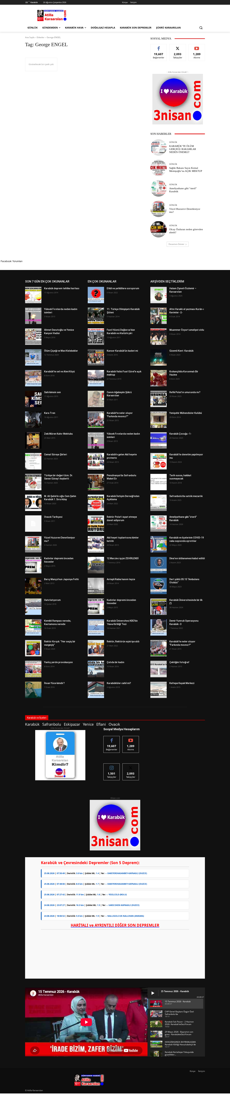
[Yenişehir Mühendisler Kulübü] (158, 419)
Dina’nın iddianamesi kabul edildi (187, 558)
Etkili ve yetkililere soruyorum (123, 288)
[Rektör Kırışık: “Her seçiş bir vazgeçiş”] (33, 648)
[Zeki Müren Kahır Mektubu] (33, 440)
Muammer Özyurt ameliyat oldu (186, 330)
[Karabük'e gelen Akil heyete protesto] (96, 461)
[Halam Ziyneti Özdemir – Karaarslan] (158, 295)
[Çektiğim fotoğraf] (158, 669)
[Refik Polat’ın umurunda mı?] (158, 399)
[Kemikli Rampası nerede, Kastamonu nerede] (33, 627)
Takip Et (178, 46)
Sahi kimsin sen (52, 392)
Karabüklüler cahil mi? (119, 683)
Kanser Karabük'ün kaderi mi (122, 350)
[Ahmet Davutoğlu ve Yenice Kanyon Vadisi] (33, 336)
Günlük (173, 142)
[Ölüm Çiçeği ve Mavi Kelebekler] (33, 357)
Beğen (159, 46)
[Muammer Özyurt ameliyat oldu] (158, 336)
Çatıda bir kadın (115, 662)
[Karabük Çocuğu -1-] (158, 440)
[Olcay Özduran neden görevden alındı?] (158, 229)
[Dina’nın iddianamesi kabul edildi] (158, 565)
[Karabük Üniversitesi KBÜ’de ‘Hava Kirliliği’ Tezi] (96, 627)
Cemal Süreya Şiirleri (55, 454)
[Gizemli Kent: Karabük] (158, 357)
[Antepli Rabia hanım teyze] (96, 586)
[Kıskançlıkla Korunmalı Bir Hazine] (158, 378)
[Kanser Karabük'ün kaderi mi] (96, 357)
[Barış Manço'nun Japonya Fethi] (33, 586)
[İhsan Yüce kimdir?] (33, 690)
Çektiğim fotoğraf (179, 662)
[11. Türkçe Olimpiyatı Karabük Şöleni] (96, 316)
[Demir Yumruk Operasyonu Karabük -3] (158, 627)
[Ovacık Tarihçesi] (33, 523)
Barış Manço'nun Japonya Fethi (61, 579)
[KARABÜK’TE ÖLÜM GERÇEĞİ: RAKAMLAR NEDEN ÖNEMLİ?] (158, 147)
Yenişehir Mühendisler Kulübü (185, 413)
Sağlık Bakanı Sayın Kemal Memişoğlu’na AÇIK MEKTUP (185, 169)
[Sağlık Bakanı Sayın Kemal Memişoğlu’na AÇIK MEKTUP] (158, 168)
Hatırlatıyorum (52, 600)
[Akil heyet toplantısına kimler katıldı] (96, 544)
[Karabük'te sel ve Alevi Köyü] (33, 378)
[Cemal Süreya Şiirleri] (33, 461)
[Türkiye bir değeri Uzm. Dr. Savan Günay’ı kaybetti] (33, 482)
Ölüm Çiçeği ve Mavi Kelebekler (61, 350)
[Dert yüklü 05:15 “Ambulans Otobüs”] (158, 586)
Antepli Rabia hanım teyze (121, 579)
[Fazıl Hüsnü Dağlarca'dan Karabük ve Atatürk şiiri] (96, 336)
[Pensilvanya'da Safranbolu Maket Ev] (96, 482)
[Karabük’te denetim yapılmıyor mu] (158, 461)
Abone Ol (197, 46)
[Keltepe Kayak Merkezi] (158, 690)
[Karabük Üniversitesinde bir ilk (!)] (158, 607)
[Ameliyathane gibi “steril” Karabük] (158, 188)
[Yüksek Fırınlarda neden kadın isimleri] (33, 316)
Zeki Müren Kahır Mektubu (58, 433)
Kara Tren (49, 413)
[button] (201, 28)
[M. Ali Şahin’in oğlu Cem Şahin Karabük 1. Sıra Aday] (33, 503)
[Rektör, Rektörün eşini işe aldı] (96, 648)
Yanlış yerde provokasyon (58, 662)
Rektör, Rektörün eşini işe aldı (123, 641)
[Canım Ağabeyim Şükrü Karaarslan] (96, 399)
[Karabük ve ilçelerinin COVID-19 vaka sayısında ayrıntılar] (158, 544)
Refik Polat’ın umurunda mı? (184, 392)
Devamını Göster (176, 244)
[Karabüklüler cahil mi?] (96, 690)
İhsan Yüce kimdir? (54, 683)
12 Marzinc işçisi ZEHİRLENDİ (123, 558)
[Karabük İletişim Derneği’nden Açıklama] (96, 503)
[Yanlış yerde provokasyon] (33, 669)
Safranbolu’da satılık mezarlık (186, 496)
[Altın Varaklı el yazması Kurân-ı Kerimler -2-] (158, 316)
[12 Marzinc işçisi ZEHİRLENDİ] (96, 565)
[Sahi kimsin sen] (33, 399)
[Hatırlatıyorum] (33, 607)
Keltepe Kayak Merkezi (181, 683)
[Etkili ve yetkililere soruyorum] (96, 295)
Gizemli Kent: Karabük (181, 350)
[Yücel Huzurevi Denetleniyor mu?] (158, 209)
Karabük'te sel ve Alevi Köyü (59, 371)
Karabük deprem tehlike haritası (61, 288)
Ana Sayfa (30, 37)
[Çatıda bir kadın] (96, 669)
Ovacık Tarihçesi (53, 517)
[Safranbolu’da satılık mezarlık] (158, 503)
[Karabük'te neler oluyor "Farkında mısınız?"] (96, 419)
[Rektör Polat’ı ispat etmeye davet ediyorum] (96, 523)
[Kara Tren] (33, 419)
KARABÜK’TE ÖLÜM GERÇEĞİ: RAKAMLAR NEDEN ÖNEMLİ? (182, 149)
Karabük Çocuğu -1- (180, 433)
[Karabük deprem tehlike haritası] (33, 295)
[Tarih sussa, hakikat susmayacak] (158, 482)
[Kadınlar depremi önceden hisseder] (33, 565)
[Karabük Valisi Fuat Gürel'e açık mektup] (96, 378)
